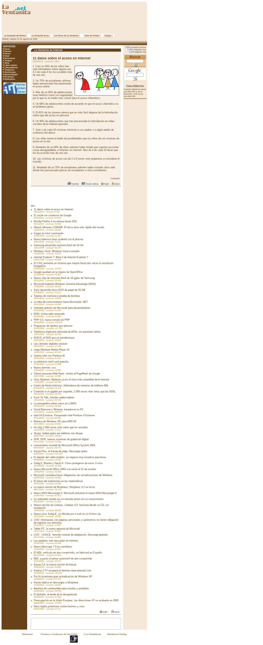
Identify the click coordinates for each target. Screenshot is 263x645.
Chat (6, 56)
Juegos (107, 35)
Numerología (11, 74)
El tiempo (9, 77)
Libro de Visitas (92, 35)
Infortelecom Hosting (116, 634)
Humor (7, 51)
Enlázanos (9, 79)
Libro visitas (10, 65)
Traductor (9, 70)
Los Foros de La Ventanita (66, 35)
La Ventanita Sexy (40, 35)
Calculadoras (11, 67)
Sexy (6, 63)
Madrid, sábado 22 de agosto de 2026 (19, 39)
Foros (7, 53)
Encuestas (9, 58)
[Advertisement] (74, 24)
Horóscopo (10, 72)
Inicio (7, 49)
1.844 (131, 52)
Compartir (115, 178)
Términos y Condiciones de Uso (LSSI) (58, 634)
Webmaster (27, 634)
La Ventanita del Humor (15, 35)
